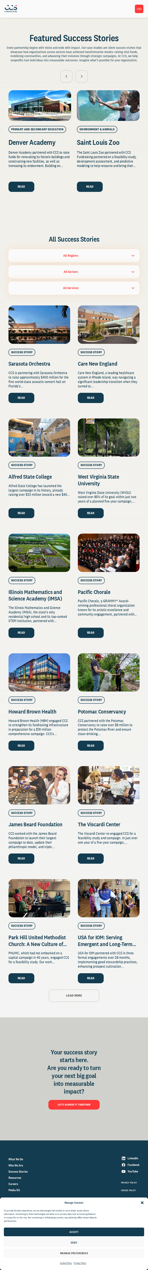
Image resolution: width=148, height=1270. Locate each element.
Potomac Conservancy (102, 711)
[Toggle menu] (139, 9)
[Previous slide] (66, 76)
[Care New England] (109, 324)
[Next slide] (82, 76)
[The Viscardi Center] (109, 785)
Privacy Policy (80, 1263)
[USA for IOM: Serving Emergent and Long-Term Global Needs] (109, 898)
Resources (14, 1178)
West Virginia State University (98, 480)
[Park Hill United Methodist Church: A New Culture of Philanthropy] (39, 898)
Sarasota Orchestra (29, 363)
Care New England (97, 363)
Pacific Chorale (94, 591)
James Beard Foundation (35, 824)
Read (21, 187)
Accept (74, 1232)
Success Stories (18, 1172)
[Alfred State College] (39, 437)
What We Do (15, 1159)
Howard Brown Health (32, 711)
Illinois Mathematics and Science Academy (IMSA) (35, 595)
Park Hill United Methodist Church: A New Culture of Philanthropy (37, 944)
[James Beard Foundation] (39, 785)
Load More (74, 995)
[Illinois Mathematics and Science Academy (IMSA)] (39, 553)
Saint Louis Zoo (98, 142)
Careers (13, 1184)
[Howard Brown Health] (39, 672)
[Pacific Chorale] (109, 553)
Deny (74, 1242)
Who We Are (15, 1165)
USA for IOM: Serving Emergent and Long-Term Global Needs (105, 944)
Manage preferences (74, 1253)
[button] (142, 1203)
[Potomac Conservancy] (109, 672)
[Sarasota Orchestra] (39, 324)
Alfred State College (30, 476)
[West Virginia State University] (109, 437)
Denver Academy (32, 142)
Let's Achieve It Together (74, 1104)
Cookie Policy (66, 1263)
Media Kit (14, 1190)
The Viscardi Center (99, 824)
